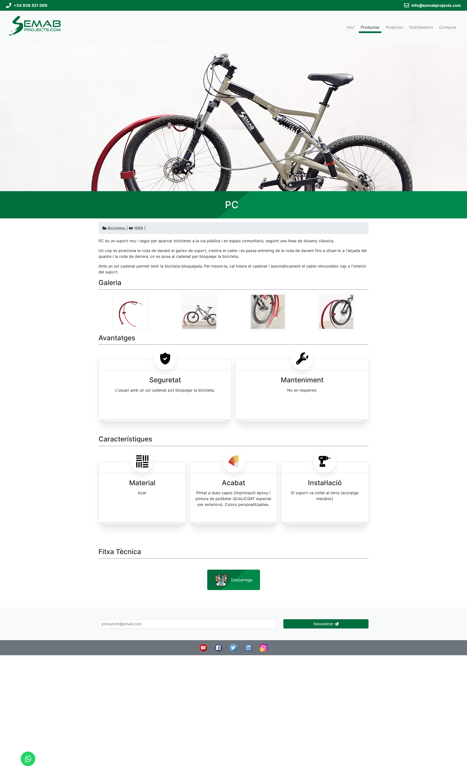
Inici (350, 27)
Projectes (394, 27)
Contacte (447, 27)
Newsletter (324, 623)
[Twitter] (233, 647)
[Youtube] (203, 647)
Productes (370, 27)
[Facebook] (218, 647)
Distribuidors (421, 27)
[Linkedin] (248, 647)
